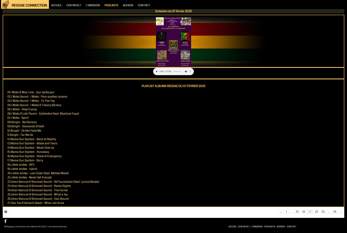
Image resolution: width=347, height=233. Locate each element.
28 (316, 212)
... (291, 212)
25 (297, 212)
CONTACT (144, 5)
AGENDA (128, 5)
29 (322, 212)
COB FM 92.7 (73, 5)
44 (334, 212)
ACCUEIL (56, 5)
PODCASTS (111, 5)
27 (310, 212)
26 (303, 212)
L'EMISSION (93, 5)
